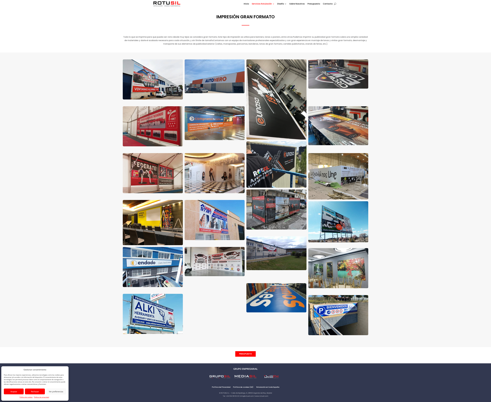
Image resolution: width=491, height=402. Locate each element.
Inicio (246, 4)
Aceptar (13, 391)
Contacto (328, 4)
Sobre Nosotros (297, 4)
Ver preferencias (56, 391)
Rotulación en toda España (267, 387)
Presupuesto (314, 4)
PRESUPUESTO (245, 354)
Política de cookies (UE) (243, 387)
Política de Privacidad (221, 387)
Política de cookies (26, 397)
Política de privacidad (41, 397)
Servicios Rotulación (262, 4)
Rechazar (35, 391)
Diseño (280, 4)
